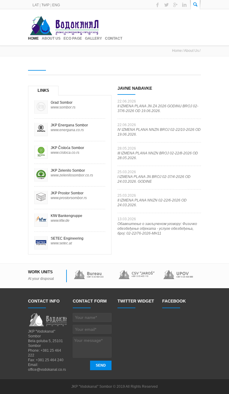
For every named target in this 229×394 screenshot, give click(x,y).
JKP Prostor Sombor (67, 193)
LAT (36, 5)
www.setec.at (61, 243)
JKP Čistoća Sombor (67, 148)
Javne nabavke (134, 88)
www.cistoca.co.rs (65, 153)
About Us (51, 38)
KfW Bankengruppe (66, 216)
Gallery (93, 38)
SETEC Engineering (67, 238)
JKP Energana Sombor (69, 125)
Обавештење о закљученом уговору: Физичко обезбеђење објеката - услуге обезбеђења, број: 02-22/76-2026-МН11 (157, 228)
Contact (113, 38)
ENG (56, 5)
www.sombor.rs (63, 107)
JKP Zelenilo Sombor (68, 170)
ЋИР (45, 5)
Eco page (73, 38)
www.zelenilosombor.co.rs (72, 175)
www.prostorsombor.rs (69, 198)
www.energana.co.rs (67, 130)
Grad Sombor (61, 102)
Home (33, 38)
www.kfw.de (60, 220)
